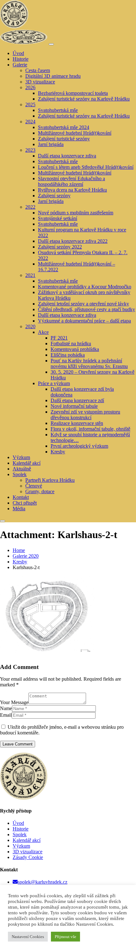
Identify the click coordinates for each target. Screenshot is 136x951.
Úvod (18, 823)
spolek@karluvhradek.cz (42, 882)
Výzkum (21, 846)
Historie (20, 828)
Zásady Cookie (28, 857)
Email (6, 715)
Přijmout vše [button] (65, 936)
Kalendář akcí (26, 840)
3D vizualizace (27, 851)
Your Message (14, 702)
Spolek (20, 834)
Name (6, 708)
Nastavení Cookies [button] (28, 936)
